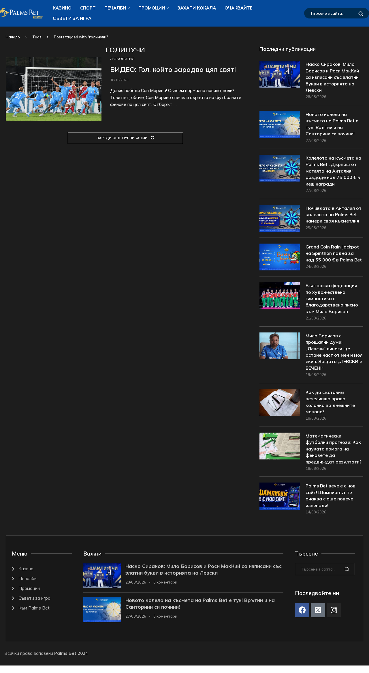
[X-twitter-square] (318, 610)
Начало (13, 37)
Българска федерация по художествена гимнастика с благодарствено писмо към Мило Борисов (332, 298)
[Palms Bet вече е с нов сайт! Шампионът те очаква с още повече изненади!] (279, 496)
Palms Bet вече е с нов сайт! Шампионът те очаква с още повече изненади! (330, 495)
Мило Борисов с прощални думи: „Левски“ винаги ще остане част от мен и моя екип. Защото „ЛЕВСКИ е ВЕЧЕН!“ (334, 352)
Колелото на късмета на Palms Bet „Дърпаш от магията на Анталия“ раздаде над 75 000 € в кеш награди (333, 171)
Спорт (88, 8)
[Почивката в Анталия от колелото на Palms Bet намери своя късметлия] (279, 218)
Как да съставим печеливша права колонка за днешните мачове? (330, 401)
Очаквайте (239, 8)
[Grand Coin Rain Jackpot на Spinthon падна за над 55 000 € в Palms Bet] (279, 257)
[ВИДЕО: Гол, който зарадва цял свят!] (53, 89)
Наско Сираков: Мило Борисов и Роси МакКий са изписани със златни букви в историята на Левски (332, 77)
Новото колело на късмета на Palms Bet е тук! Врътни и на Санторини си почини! (332, 124)
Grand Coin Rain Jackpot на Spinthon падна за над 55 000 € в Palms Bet (334, 253)
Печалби (115, 8)
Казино (62, 8)
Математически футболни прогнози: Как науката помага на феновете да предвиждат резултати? (334, 449)
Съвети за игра (72, 18)
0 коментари (165, 582)
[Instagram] (334, 610)
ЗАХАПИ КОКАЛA (196, 8)
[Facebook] (302, 610)
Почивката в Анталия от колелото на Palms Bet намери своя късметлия (334, 214)
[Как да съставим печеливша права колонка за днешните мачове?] (279, 402)
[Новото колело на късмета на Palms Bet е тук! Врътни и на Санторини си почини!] (279, 124)
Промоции (151, 8)
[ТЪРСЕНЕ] (361, 13)
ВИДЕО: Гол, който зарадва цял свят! (173, 69)
